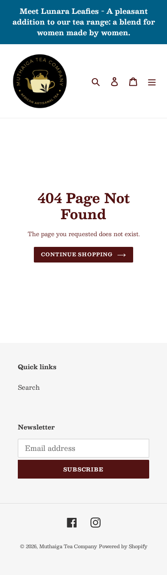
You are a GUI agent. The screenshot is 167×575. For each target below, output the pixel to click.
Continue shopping (76, 254)
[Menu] (152, 80)
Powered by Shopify (123, 546)
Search (29, 387)
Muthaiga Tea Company (68, 546)
